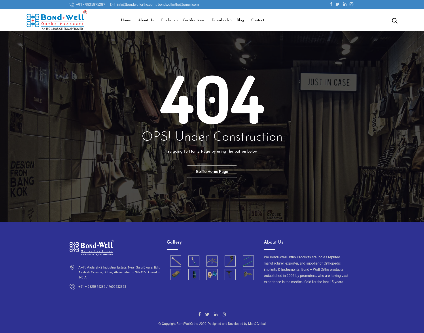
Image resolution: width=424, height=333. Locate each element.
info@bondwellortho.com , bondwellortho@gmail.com (158, 4)
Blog (240, 20)
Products (168, 20)
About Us (146, 20)
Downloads (220, 20)
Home (126, 20)
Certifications (193, 20)
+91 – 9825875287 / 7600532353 (102, 287)
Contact (257, 20)
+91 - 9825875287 (90, 4)
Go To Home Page (212, 171)
